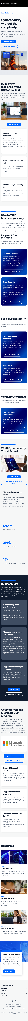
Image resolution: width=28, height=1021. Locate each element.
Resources (4, 995)
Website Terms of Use (8, 1008)
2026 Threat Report (9, 46)
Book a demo (9, 971)
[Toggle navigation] (26, 3)
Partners (3, 990)
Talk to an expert (14, 124)
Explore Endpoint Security (13, 271)
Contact (19, 1006)
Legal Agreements (20, 1008)
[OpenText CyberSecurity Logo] (9, 3)
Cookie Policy (17, 1004)
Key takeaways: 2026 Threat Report (14, 482)
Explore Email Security (11, 302)
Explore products (9, 41)
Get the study (14, 689)
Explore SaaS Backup (11, 380)
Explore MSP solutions (14, 694)
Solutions (4, 988)
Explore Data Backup (11, 354)
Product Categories (7, 985)
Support (3, 993)
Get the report (14, 476)
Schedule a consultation (14, 761)
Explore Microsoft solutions (14, 756)
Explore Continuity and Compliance (14, 430)
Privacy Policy (9, 1004)
